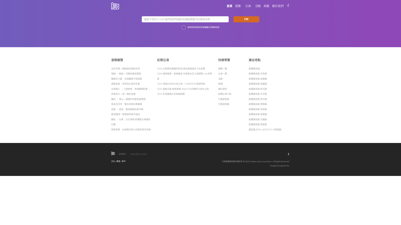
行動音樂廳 (223, 103)
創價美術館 (254, 68)
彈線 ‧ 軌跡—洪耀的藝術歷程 (126, 73)
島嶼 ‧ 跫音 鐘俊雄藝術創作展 (127, 109)
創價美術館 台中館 (258, 93)
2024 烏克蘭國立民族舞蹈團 (171, 93)
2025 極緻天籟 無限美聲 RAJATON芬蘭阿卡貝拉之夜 (183, 88)
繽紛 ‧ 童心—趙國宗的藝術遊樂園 (128, 99)
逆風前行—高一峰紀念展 (123, 93)
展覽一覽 (222, 68)
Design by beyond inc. (280, 165)
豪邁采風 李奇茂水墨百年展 (125, 83)
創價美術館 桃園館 (258, 83)
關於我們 (222, 88)
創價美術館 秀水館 (258, 99)
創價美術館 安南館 (258, 109)
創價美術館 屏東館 (258, 124)
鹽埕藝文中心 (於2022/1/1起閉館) (265, 129)
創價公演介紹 (224, 93)
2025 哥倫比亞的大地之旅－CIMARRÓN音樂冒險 (181, 83)
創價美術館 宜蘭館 (258, 114)
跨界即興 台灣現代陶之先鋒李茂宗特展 (131, 129)
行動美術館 (223, 99)
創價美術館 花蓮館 (258, 119)
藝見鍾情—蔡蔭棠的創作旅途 (125, 114)
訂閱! (246, 19)
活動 (220, 78)
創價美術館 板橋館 (258, 78)
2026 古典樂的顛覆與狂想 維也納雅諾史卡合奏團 (181, 68)
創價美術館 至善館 (258, 73)
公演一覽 (222, 73)
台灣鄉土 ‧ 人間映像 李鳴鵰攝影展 (129, 88)
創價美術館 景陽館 (258, 103)
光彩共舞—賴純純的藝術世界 (125, 68)
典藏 (220, 83)
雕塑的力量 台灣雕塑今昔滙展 (126, 78)
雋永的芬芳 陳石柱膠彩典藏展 (126, 103)
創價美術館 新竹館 (258, 88)
